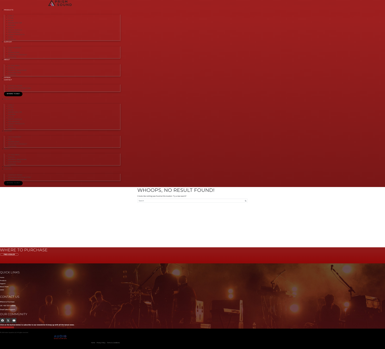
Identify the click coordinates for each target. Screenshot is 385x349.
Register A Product (17, 55)
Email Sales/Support (7, 309)
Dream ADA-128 (15, 23)
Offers (7, 77)
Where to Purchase (7, 302)
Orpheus (12, 57)
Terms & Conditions (113, 343)
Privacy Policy (101, 343)
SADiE (10, 37)
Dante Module (15, 30)
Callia (11, 27)
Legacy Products (16, 34)
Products (8, 10)
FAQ (10, 50)
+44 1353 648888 (9, 305)
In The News (14, 65)
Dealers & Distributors (19, 88)
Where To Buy (13, 94)
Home (2, 277)
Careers (12, 75)
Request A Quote (16, 90)
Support (3, 283)
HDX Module (14, 32)
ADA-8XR (12, 25)
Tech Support (14, 48)
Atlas (10, 20)
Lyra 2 (11, 16)
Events (11, 68)
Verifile (12, 39)
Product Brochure (17, 70)
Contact (8, 80)
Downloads (13, 52)
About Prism (4, 287)
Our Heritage (14, 73)
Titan (10, 18)
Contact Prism (15, 86)
